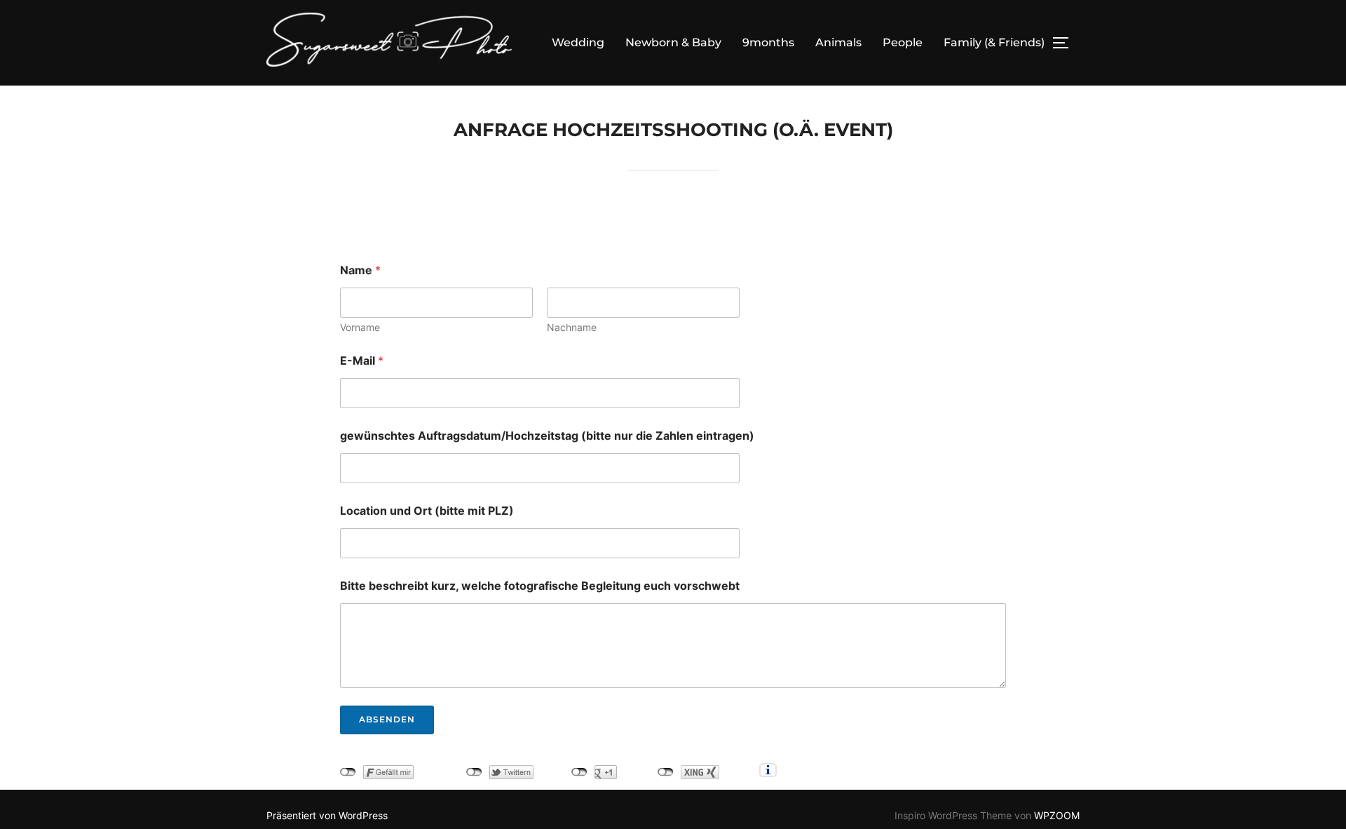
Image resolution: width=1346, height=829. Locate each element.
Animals (838, 42)
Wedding (578, 42)
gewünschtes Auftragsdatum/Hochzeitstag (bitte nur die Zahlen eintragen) (547, 436)
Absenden (387, 719)
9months (768, 42)
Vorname (360, 327)
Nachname (572, 327)
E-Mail (361, 361)
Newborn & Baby (673, 42)
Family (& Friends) (994, 42)
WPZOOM (1057, 815)
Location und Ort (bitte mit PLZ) (427, 511)
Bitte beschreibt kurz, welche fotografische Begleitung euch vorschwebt (540, 586)
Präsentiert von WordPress (327, 815)
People (903, 42)
